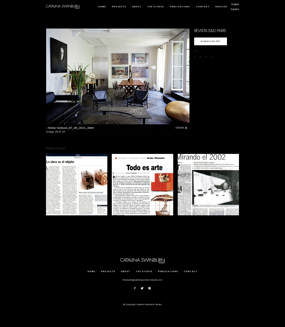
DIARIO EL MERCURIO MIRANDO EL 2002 (208, 183)
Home (91, 271)
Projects (108, 271)
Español (235, 9)
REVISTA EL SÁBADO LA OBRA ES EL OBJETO (77, 183)
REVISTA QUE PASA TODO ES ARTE (142, 182)
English (235, 4)
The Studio (144, 271)
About (125, 271)
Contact (190, 271)
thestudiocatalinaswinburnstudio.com (142, 280)
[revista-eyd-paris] (118, 81)
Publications (76, 189)
